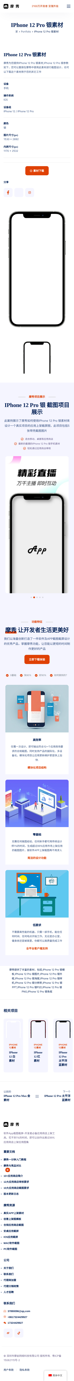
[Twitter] (18, 192)
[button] (31, 597)
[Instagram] (29, 192)
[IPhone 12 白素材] (13, 1028)
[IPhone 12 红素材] (38, 1028)
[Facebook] (8, 192)
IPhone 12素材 (13, 1046)
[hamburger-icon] (68, 6)
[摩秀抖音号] (18, 1333)
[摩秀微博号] (8, 1333)
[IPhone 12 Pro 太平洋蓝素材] (63, 1028)
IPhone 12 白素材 (13, 1056)
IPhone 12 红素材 (38, 1056)
